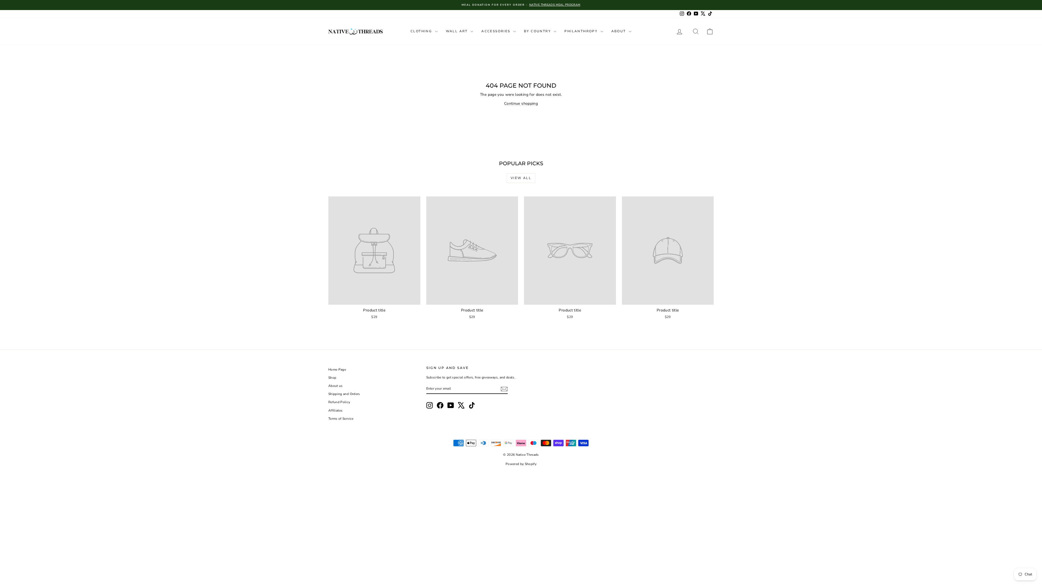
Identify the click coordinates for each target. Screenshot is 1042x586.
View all (521, 178)
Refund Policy (339, 402)
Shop (332, 377)
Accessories (496, 31)
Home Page (337, 369)
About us (335, 386)
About (619, 31)
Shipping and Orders (344, 394)
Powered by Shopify (521, 464)
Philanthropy (581, 31)
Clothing (422, 31)
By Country (538, 31)
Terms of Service (341, 418)
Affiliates (335, 410)
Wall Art (457, 31)
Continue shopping (521, 103)
